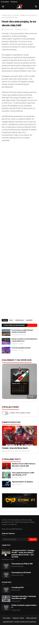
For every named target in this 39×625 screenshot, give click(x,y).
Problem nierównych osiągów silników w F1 (24, 606)
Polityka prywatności (31, 618)
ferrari (11, 320)
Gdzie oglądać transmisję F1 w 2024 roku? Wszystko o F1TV (23, 474)
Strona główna (5, 2)
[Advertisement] (19, 230)
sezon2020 (16, 15)
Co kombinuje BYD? (17, 587)
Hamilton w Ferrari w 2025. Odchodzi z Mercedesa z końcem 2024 (24, 465)
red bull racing (19, 320)
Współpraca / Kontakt (18, 618)
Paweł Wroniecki (8, 29)
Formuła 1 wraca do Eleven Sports (15, 448)
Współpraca (14, 2)
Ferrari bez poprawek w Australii (20, 348)
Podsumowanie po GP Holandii (21, 572)
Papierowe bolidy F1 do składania (22, 482)
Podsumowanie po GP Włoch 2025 (22, 564)
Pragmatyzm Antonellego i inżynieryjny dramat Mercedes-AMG (23, 597)
